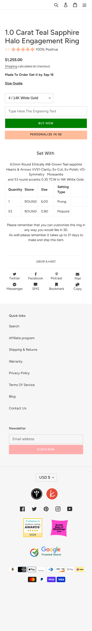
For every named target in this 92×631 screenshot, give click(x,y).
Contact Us (17, 408)
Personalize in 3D (46, 134)
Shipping (11, 66)
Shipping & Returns (23, 350)
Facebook (35, 278)
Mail (78, 278)
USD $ (44, 477)
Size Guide (14, 83)
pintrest (56, 278)
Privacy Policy (19, 373)
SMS (35, 289)
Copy (77, 289)
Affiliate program (22, 338)
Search (14, 326)
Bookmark (56, 289)
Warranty (16, 361)
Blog (12, 396)
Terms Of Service (22, 385)
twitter (14, 278)
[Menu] (84, 5)
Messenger (14, 289)
